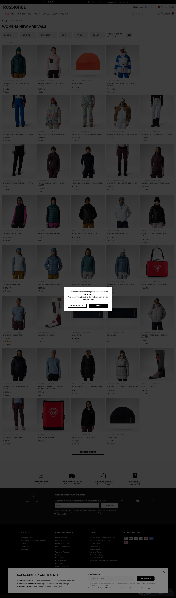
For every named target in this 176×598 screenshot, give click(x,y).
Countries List (77, 306)
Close (99, 306)
